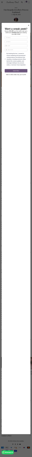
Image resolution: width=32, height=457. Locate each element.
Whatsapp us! (9, 452)
